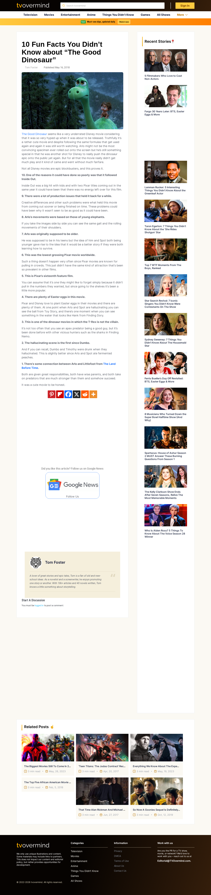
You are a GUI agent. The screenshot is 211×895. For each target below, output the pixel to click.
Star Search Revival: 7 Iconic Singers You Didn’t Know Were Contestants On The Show (162, 303)
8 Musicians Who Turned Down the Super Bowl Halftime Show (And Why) (165, 417)
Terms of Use (121, 861)
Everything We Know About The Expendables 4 (161, 766)
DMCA (117, 856)
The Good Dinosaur (34, 134)
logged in (39, 605)
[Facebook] (68, 394)
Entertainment (70, 14)
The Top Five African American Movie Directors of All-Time (59, 782)
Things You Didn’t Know (118, 14)
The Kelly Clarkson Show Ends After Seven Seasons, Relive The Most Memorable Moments (164, 494)
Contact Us (120, 870)
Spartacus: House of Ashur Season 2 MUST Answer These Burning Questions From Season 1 (165, 456)
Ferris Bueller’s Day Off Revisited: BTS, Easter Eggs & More (164, 380)
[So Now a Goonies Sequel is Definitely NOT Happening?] (156, 791)
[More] (93, 394)
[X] (76, 394)
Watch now (124, 22)
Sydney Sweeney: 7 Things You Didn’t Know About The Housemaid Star (165, 342)
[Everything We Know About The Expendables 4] (156, 747)
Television (30, 14)
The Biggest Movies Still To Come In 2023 (49, 766)
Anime (91, 14)
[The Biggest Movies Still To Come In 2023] (48, 747)
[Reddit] (85, 394)
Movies (49, 14)
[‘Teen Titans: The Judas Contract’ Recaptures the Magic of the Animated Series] (102, 747)
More (180, 14)
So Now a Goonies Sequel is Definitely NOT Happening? (166, 809)
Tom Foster (31, 67)
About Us (119, 865)
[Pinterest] (51, 394)
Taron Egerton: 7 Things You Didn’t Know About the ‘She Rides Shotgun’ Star (165, 229)
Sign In (185, 5)
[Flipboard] (60, 394)
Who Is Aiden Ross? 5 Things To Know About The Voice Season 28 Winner (165, 533)
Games (145, 14)
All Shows (163, 14)
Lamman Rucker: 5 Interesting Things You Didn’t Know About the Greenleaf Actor (165, 190)
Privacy (118, 851)
